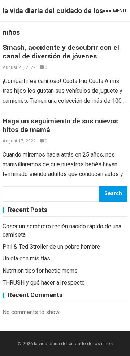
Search (113, 193)
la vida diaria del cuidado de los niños (53, 21)
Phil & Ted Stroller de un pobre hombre (51, 246)
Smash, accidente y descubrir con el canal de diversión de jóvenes (61, 51)
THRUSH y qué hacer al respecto (44, 282)
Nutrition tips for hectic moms (40, 270)
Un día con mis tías (26, 258)
